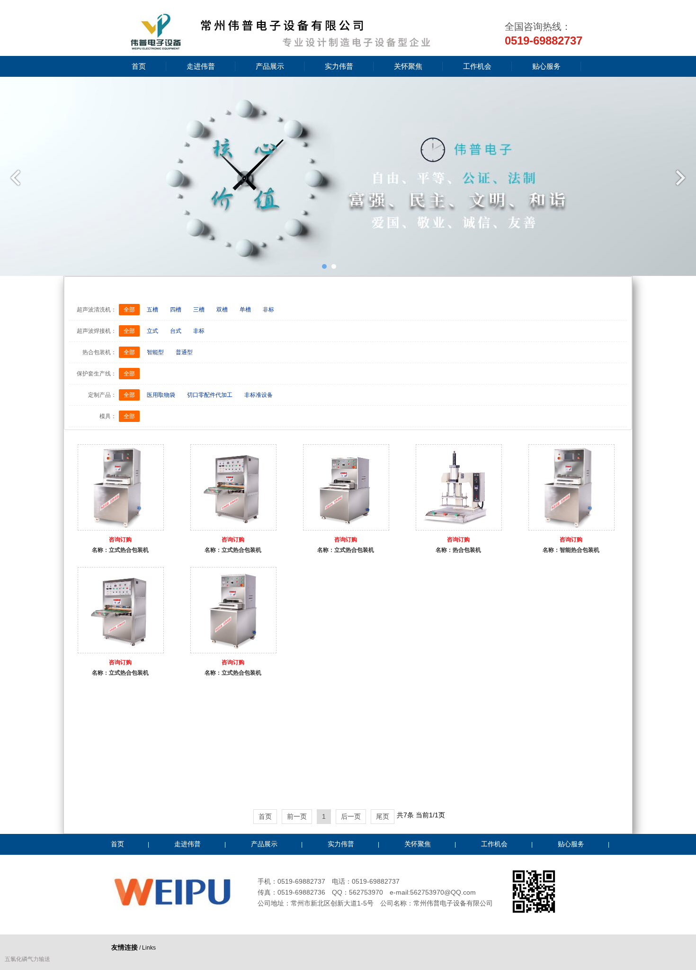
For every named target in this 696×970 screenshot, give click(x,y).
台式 (175, 331)
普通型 (184, 352)
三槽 (199, 309)
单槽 (245, 309)
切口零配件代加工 (209, 395)
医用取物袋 (161, 395)
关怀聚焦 (408, 66)
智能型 (155, 352)
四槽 (175, 309)
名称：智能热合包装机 (571, 550)
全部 (129, 309)
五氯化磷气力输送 (27, 959)
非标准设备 (258, 395)
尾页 (382, 816)
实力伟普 (339, 66)
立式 (152, 331)
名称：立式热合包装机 (120, 550)
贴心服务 (546, 66)
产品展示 (270, 66)
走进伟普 (201, 66)
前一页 (297, 816)
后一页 (351, 816)
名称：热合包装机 (458, 550)
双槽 (222, 309)
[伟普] (277, 48)
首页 (139, 66)
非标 (268, 309)
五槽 (152, 309)
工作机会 (477, 66)
